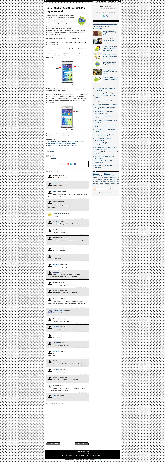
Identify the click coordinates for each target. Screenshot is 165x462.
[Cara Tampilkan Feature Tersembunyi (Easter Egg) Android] (97, 74)
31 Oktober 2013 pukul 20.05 (81, 198)
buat (94, 183)
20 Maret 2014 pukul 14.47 (81, 323)
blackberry (103, 175)
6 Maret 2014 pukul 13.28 (82, 315)
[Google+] (67, 165)
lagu (118, 179)
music (105, 181)
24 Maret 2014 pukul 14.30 (81, 339)
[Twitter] (71, 165)
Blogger (111, 192)
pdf (100, 184)
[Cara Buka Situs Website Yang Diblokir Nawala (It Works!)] (97, 36)
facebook (100, 179)
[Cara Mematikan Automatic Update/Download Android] (97, 82)
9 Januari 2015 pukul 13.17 (81, 392)
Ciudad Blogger (98, 459)
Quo (89, 459)
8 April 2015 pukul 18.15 (82, 400)
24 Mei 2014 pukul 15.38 (82, 374)
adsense (111, 181)
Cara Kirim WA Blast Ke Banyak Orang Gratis (105, 24)
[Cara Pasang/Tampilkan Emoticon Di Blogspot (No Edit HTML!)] (97, 59)
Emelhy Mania (57, 213)
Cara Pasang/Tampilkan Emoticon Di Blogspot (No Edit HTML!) (110, 56)
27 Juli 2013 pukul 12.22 (82, 180)
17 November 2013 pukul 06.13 (80, 218)
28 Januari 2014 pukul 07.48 (81, 287)
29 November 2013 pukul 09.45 (80, 234)
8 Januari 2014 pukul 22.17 (81, 269)
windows (112, 184)
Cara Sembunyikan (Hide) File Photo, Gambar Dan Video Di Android (65, 141)
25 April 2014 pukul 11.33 (82, 365)
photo (105, 177)
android (53, 158)
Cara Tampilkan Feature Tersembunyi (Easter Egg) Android (110, 71)
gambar (106, 179)
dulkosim (56, 191)
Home (47, 5)
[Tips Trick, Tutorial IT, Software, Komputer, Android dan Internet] (45, 1)
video (96, 175)
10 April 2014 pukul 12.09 (82, 358)
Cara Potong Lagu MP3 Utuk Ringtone (105, 93)
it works (112, 179)
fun (100, 177)
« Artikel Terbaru (53, 443)
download (107, 183)
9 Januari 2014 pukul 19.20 (81, 278)
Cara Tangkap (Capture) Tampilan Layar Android (65, 10)
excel (94, 179)
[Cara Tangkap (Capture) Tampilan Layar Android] (97, 67)
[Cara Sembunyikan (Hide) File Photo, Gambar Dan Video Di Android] (97, 51)
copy (97, 183)
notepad (96, 184)
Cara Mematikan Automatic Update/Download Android (61, 143)
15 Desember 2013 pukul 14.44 (81, 260)
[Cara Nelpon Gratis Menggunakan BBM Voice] (97, 43)
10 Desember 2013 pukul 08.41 (81, 244)
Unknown (56, 183)
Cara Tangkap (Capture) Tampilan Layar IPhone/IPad (61, 145)
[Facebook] (74, 165)
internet (107, 174)
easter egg (113, 183)
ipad (118, 183)
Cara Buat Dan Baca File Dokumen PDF (105, 104)
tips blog (107, 184)
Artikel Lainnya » (82, 443)
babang (55, 395)
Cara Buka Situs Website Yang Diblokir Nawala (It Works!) (110, 32)
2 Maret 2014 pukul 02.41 (82, 307)
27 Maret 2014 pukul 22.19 (81, 347)
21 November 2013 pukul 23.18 (80, 226)
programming (113, 177)
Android (52, 151)
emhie (55, 385)
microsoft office (98, 181)
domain (101, 183)
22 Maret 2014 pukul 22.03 (81, 331)
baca (116, 181)
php (103, 184)
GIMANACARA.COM (105, 6)
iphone (117, 174)
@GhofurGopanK (58, 310)
